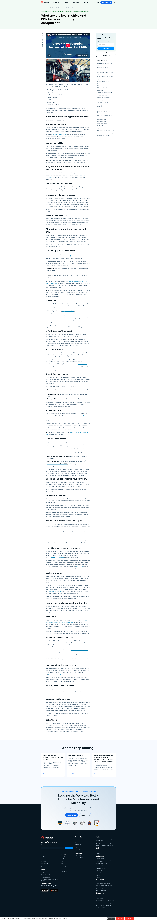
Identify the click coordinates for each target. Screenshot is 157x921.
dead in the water (82, 364)
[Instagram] (47, 886)
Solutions (65, 2)
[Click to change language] (114, 2)
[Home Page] (42, 8)
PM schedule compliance (60, 134)
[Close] (155, 918)
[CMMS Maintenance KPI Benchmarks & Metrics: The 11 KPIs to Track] (53, 765)
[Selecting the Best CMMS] (78, 765)
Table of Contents (102, 61)
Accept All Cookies (130, 918)
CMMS (53, 578)
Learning (47, 7)
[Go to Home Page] (45, 2)
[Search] (94, 2)
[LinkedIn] (51, 886)
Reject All (120, 918)
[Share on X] (42, 33)
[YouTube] (42, 886)
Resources (76, 2)
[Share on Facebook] (42, 37)
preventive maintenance (55, 591)
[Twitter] (44, 886)
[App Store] (45, 890)
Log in (98, 2)
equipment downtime (68, 311)
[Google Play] (54, 890)
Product (55, 2)
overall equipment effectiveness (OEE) (60, 256)
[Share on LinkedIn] (42, 35)
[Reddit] (56, 886)
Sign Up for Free (106, 55)
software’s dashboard (54, 674)
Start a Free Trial (106, 2)
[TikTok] (54, 886)
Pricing (86, 2)
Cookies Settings (111, 918)
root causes (79, 566)
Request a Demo (85, 815)
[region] (78, 919)
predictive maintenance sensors (79, 650)
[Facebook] (49, 886)
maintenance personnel (57, 557)
